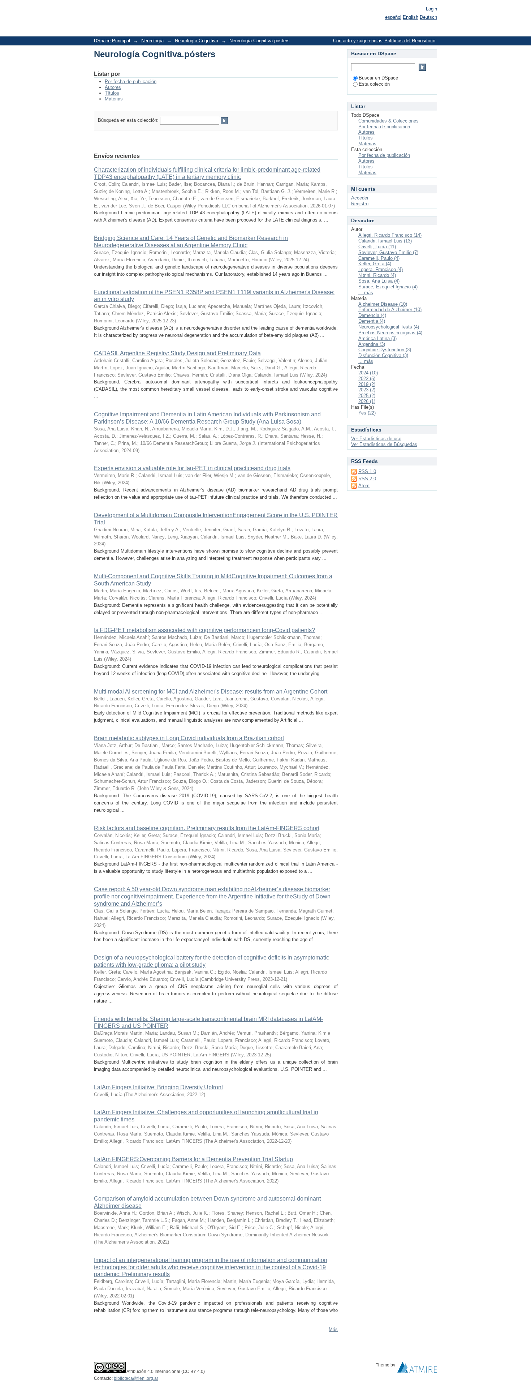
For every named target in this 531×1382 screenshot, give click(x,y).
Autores (113, 87)
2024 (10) (368, 372)
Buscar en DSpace (378, 78)
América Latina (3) (377, 338)
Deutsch (428, 17)
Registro (359, 203)
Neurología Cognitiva (196, 40)
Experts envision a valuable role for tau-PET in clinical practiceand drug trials (192, 468)
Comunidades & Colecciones (388, 121)
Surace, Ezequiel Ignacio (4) (388, 286)
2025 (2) (366, 395)
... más (365, 292)
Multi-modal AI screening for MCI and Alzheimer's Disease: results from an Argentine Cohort (210, 691)
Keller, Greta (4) (374, 263)
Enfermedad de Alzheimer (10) (390, 309)
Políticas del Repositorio (409, 40)
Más (333, 1329)
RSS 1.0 (367, 471)
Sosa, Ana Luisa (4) (379, 281)
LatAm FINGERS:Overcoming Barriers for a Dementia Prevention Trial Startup (193, 1159)
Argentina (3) (371, 344)
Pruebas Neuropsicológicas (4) (390, 332)
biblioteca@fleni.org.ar (136, 1378)
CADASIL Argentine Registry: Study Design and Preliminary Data (177, 353)
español (393, 17)
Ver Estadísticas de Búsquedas (384, 444)
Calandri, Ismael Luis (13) (385, 241)
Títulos (112, 93)
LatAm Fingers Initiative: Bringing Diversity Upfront (158, 1087)
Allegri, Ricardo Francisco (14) (390, 235)
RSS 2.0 (367, 478)
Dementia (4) (371, 321)
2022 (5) (366, 378)
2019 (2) (366, 384)
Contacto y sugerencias (358, 40)
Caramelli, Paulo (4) (379, 258)
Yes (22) (367, 413)
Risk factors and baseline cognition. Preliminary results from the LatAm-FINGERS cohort (206, 828)
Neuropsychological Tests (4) (388, 327)
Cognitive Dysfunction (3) (384, 349)
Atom (364, 485)
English (410, 17)
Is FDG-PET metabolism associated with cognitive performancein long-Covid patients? (204, 630)
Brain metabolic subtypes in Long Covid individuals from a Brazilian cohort (189, 738)
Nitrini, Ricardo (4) (377, 275)
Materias (114, 99)
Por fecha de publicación (130, 81)
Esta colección (374, 84)
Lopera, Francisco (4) (380, 269)
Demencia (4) (372, 315)
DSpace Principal (112, 40)
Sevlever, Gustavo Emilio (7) (388, 252)
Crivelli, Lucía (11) (377, 246)
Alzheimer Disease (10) (382, 304)
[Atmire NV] (417, 1369)
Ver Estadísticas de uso (376, 438)
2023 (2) (366, 389)
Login (431, 9)
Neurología (152, 40)
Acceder (359, 198)
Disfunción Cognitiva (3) (383, 355)
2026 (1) (366, 401)
